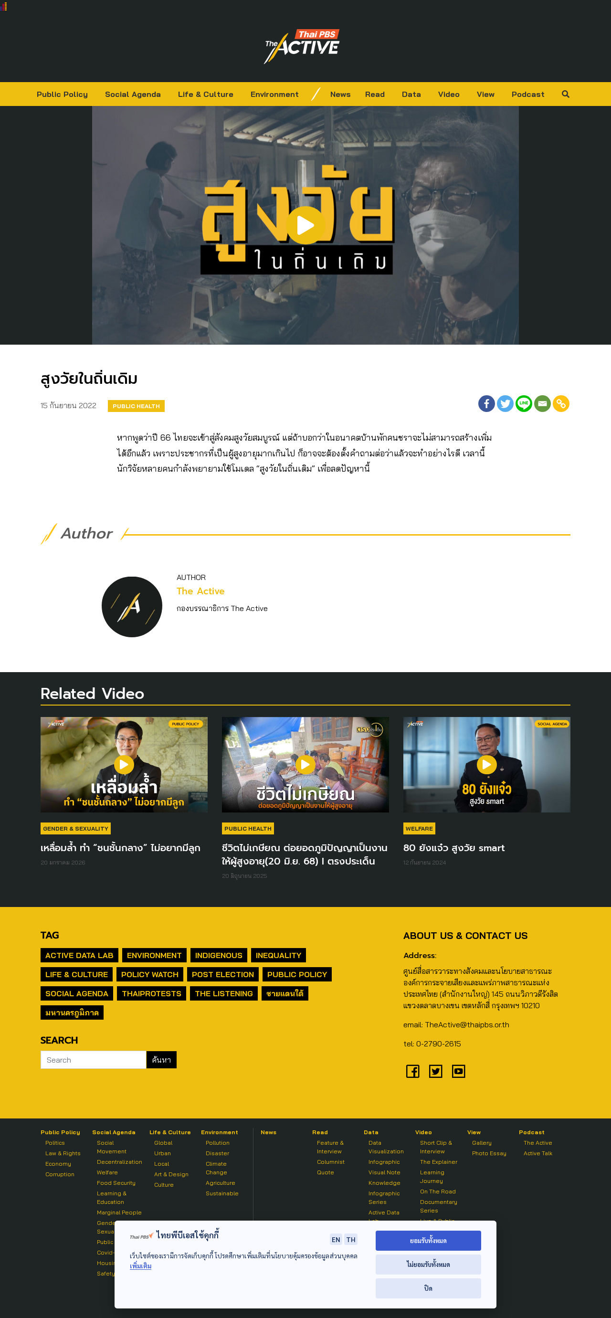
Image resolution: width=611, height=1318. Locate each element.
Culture (164, 1184)
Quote (325, 1172)
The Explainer (438, 1161)
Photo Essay (489, 1153)
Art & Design (171, 1174)
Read (375, 94)
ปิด (428, 1288)
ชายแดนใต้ (285, 993)
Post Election (223, 974)
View (486, 94)
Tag (50, 935)
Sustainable (222, 1193)
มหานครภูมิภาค (72, 1012)
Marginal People (119, 1212)
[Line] (524, 403)
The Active (201, 591)
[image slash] (316, 94)
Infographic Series (384, 1197)
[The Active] (301, 47)
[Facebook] (486, 403)
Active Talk (538, 1153)
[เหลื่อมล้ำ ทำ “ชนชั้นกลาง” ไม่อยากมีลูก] (124, 769)
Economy (58, 1163)
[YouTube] (458, 1071)
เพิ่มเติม (140, 1266)
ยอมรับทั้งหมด (428, 1240)
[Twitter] (505, 403)
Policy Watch (150, 974)
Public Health (136, 406)
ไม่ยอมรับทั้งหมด (428, 1264)
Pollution (218, 1142)
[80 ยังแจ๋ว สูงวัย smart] (486, 769)
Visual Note (384, 1172)
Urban (162, 1153)
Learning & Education (111, 1197)
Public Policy (62, 94)
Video (449, 94)
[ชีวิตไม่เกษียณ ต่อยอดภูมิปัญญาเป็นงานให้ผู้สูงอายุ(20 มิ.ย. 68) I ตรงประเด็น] (305, 769)
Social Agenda (133, 94)
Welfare (419, 828)
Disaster (217, 1153)
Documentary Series (438, 1206)
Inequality (278, 955)
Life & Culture (205, 94)
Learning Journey (432, 1176)
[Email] (542, 403)
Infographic (384, 1161)
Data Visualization (386, 1147)
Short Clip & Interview (436, 1147)
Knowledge (384, 1182)
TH (351, 1239)
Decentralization (119, 1161)
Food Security (116, 1182)
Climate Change (216, 1168)
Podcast (528, 94)
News (340, 94)
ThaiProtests (151, 993)
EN (336, 1239)
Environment (275, 94)
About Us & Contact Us (465, 935)
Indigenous (218, 955)
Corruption (59, 1174)
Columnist (331, 1161)
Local (161, 1163)
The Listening (224, 993)
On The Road (438, 1191)
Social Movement (111, 1147)
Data (411, 94)
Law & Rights (63, 1153)
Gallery (482, 1142)
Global (163, 1142)
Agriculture (220, 1182)
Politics (55, 1142)
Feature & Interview (330, 1147)
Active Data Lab (79, 955)
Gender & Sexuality (75, 828)
